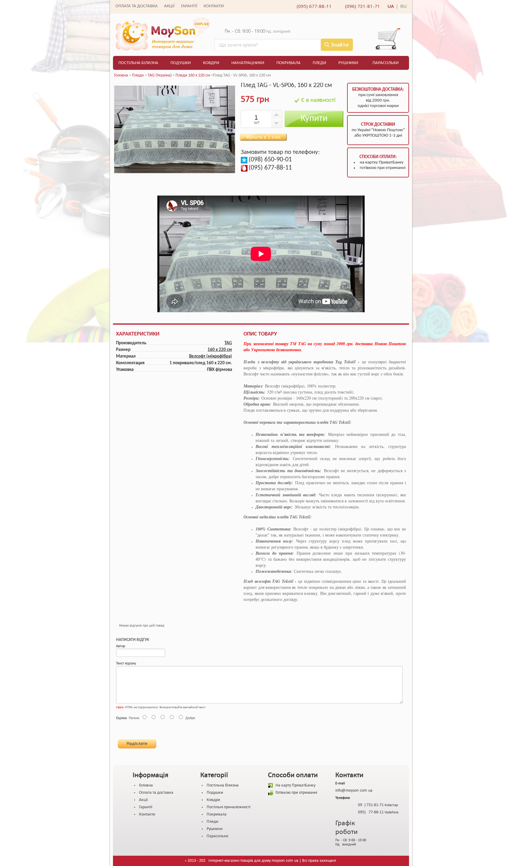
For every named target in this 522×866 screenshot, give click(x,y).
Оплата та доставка (136, 6)
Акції (169, 6)
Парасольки (385, 63)
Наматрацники (247, 63)
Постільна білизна (138, 63)
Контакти (214, 6)
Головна (121, 75)
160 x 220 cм (220, 350)
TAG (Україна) (160, 75)
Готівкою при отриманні (296, 792)
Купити (314, 118)
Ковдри (211, 63)
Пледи (319, 63)
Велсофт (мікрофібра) (210, 356)
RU (403, 6)
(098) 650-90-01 (270, 159)
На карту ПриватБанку (295, 785)
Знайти (340, 44)
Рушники (348, 63)
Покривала (288, 63)
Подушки (180, 63)
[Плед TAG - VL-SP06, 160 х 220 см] (174, 174)
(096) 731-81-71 (362, 6)
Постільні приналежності (228, 807)
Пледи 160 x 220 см (193, 75)
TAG (228, 343)
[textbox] (283, 45)
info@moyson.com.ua (353, 790)
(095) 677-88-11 (314, 6)
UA (391, 6)
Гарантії (189, 6)
